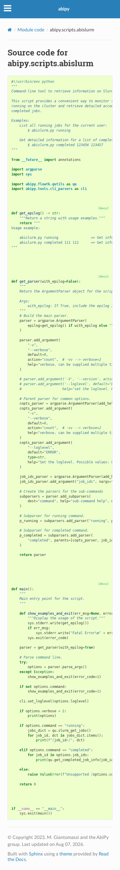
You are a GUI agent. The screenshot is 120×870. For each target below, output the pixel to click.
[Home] (10, 29)
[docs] (103, 208)
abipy (63, 9)
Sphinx (36, 854)
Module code (30, 30)
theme (65, 854)
